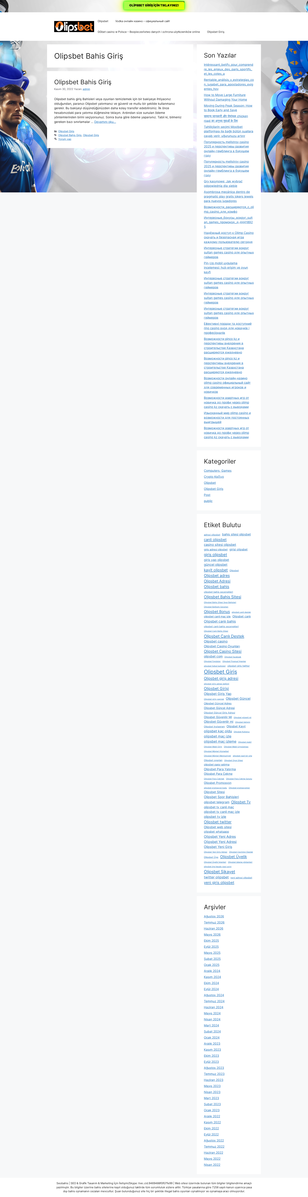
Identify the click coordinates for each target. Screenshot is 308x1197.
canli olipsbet (215, 539)
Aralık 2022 (212, 1116)
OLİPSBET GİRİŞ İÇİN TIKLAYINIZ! (154, 5)
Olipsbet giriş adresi (221, 678)
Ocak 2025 (211, 965)
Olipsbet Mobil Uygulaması (236, 747)
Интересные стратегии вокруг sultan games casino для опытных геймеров (229, 252)
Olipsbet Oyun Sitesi (233, 760)
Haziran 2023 (213, 1080)
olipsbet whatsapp (216, 831)
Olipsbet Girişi (216, 688)
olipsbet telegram (216, 802)
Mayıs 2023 (212, 1086)
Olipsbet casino (216, 641)
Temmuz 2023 (214, 1074)
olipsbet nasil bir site (242, 756)
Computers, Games (218, 470)
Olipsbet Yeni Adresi (220, 842)
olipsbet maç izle (217, 736)
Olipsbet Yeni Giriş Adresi (215, 852)
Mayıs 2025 (212, 953)
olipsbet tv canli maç (219, 807)
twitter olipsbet (216, 877)
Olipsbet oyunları (213, 760)
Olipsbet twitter (218, 822)
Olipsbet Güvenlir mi (218, 721)
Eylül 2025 (211, 946)
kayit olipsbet (216, 570)
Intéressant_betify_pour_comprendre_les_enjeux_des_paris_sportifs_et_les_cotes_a (228, 69)
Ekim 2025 (211, 940)
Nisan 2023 (212, 1092)
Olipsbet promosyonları (239, 788)
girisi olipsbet (238, 549)
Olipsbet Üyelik (233, 856)
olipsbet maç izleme (220, 741)
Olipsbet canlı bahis (220, 621)
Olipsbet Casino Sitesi (223, 651)
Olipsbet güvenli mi (242, 717)
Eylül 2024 (211, 989)
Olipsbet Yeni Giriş (218, 847)
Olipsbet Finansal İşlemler (234, 661)
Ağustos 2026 (214, 916)
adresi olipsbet (212, 534)
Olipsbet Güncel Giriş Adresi (219, 712)
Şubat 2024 (212, 1031)
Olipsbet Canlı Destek (224, 636)
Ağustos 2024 (214, 995)
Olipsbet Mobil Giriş (213, 747)
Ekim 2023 (211, 1056)
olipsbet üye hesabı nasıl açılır (218, 866)
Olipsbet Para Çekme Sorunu (239, 779)
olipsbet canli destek (241, 612)
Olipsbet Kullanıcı (242, 732)
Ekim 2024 (211, 983)
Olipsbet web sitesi (218, 827)
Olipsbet (103, 21)
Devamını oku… (105, 122)
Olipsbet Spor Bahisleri (221, 797)
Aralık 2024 (212, 971)
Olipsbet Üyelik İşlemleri (215, 862)
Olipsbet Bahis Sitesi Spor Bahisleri (220, 602)
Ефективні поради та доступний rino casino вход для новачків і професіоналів (227, 328)
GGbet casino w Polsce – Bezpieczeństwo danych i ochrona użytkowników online (149, 31)
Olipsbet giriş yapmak (214, 699)
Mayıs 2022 (212, 1158)
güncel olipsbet (215, 565)
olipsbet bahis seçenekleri (218, 592)
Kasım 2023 (212, 1049)
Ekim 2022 (211, 1128)
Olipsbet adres (217, 575)
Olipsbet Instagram (214, 726)
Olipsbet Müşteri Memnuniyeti (217, 756)
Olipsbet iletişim (242, 722)
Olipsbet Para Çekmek (214, 779)
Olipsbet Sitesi (214, 792)
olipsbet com (213, 656)
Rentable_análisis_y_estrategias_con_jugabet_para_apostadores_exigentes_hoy (229, 84)
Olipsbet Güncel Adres (218, 703)
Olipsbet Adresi (217, 581)
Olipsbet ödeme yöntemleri (240, 862)
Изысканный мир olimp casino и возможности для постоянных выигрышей (227, 417)
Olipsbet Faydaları (212, 661)
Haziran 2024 (213, 1007)
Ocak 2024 (212, 1037)
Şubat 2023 (212, 1104)
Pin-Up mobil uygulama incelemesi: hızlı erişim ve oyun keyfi (226, 267)
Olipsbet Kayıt (236, 726)
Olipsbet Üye (211, 857)
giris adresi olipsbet (216, 549)
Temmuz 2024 (214, 1001)
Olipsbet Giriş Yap (217, 694)
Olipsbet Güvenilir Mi (218, 717)
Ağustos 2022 (214, 1140)
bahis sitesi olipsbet (236, 534)
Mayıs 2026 (212, 934)
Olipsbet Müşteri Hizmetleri (216, 751)
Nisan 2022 (212, 1165)
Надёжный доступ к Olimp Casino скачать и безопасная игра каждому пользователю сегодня (229, 237)
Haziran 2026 (213, 928)
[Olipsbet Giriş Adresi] (74, 26)
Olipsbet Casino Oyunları (222, 646)
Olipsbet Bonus (217, 611)
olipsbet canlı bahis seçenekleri (221, 626)
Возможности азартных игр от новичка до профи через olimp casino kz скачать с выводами (226, 402)
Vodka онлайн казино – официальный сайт (142, 21)
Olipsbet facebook (232, 657)
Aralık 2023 (212, 1043)
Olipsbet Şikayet (219, 871)
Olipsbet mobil (244, 742)
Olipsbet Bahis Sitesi (222, 596)
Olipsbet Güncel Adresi (219, 708)
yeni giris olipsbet (219, 882)
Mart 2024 (211, 1025)
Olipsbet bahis (216, 586)
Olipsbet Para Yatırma (220, 769)
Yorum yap (64, 139)
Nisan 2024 (212, 1019)
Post (207, 495)
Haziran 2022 (213, 1152)
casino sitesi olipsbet (220, 545)
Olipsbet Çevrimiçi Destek (241, 852)
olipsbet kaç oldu (218, 731)
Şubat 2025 (212, 959)
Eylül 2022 (211, 1134)
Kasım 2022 (212, 1122)
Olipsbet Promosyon (217, 783)
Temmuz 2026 (214, 922)
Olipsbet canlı (241, 616)
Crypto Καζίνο (214, 477)
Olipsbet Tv (241, 802)
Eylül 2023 (211, 1062)
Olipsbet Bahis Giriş (82, 82)
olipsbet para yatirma (216, 764)
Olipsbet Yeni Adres (220, 836)
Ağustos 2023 (214, 1068)
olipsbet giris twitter (238, 666)
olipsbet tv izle (215, 817)
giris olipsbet (215, 554)
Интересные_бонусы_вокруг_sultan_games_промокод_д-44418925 (228, 222)
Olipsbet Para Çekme (218, 773)
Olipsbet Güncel (238, 698)
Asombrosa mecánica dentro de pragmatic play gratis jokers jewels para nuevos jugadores (228, 196)
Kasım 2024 (212, 977)
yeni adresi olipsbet (241, 877)
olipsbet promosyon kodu (215, 788)
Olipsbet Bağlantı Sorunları (216, 607)
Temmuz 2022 (214, 1146)
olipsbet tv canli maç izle (222, 812)
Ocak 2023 (212, 1110)
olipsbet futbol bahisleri (215, 666)
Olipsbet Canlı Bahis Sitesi (216, 631)
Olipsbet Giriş (215, 31)
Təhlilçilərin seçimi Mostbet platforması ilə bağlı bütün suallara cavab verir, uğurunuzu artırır (228, 131)
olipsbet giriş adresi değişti (216, 684)
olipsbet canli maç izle (217, 616)
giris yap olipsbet (216, 560)
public (208, 501)
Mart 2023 (211, 1098)
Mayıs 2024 (212, 1013)
